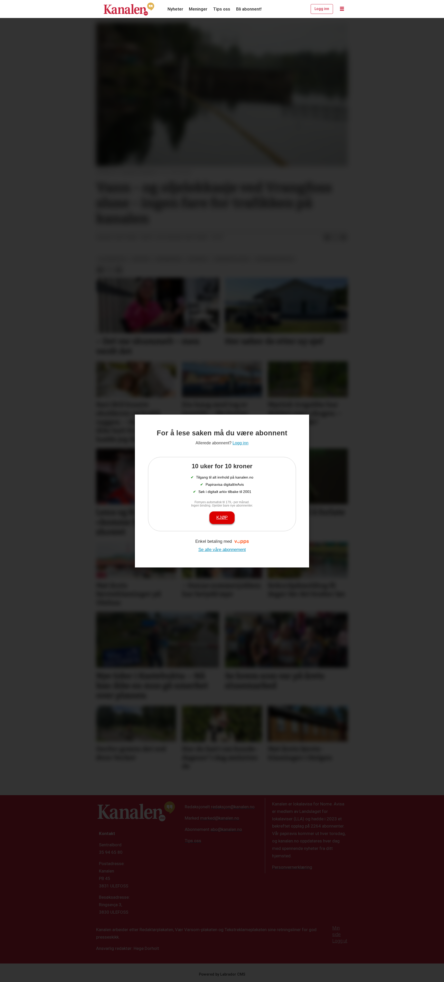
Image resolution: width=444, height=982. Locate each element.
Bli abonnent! (249, 9)
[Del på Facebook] (327, 237)
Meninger (198, 9)
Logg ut (339, 940)
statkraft (198, 259)
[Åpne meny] (342, 9)
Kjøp (222, 517)
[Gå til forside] (129, 9)
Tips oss (221, 9)
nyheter (141, 259)
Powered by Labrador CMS (222, 974)
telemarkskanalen (274, 259)
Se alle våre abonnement (222, 549)
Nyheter (175, 9)
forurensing (168, 259)
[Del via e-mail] (343, 237)
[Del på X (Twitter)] (335, 237)
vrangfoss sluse (232, 259)
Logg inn (321, 9)
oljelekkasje (112, 259)
